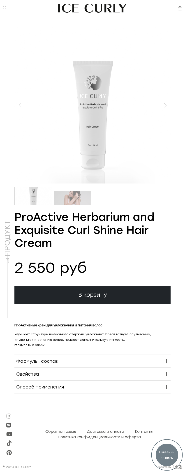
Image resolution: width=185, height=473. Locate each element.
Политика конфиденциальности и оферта (99, 437)
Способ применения (40, 387)
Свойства (27, 374)
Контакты (144, 431)
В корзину (92, 295)
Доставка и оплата (105, 431)
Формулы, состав (37, 361)
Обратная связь (60, 431)
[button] (4, 8)
